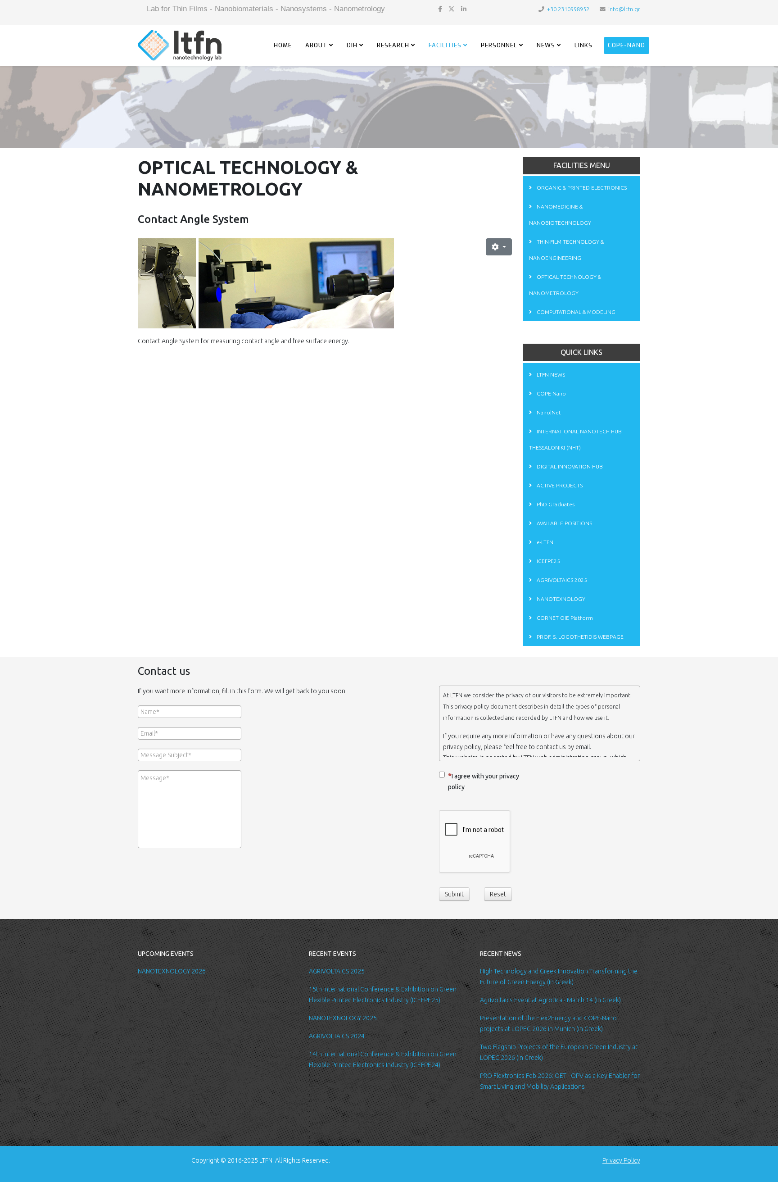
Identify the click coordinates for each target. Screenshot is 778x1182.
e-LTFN (544, 542)
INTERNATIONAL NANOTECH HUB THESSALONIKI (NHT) (575, 439)
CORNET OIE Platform (564, 618)
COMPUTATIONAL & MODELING (575, 312)
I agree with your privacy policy (483, 782)
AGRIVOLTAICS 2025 (561, 580)
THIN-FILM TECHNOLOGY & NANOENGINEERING (566, 250)
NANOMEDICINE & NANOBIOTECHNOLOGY (560, 215)
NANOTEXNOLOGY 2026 (172, 971)
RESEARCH (393, 45)
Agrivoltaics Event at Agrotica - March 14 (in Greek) (550, 1000)
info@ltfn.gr (624, 9)
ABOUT (316, 45)
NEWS (546, 45)
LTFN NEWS (550, 374)
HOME (283, 45)
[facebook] (440, 9)
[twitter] (451, 9)
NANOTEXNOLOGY (560, 599)
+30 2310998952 (568, 9)
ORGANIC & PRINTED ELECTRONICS (581, 188)
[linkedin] (463, 9)
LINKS (583, 45)
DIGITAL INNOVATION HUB (569, 466)
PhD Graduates (554, 504)
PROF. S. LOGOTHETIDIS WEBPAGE (579, 637)
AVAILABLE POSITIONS (563, 523)
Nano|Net (548, 412)
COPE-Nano (626, 45)
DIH (352, 45)
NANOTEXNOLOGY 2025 (343, 1018)
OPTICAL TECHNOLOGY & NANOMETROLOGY (565, 285)
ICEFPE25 (547, 561)
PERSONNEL (499, 45)
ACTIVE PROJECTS (559, 485)
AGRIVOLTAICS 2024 (337, 1036)
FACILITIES (445, 45)
